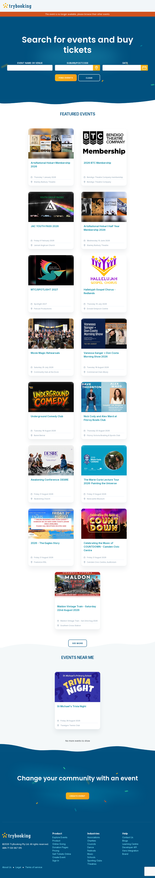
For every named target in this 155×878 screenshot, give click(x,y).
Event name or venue (30, 63)
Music (90, 854)
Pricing (55, 850)
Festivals (91, 850)
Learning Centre (130, 844)
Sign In (55, 860)
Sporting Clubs (94, 860)
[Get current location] (96, 68)
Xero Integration (130, 850)
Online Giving (59, 844)
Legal (18, 867)
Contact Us (127, 837)
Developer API (129, 847)
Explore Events (59, 837)
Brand (125, 854)
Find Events (66, 77)
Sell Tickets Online (61, 854)
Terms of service (33, 867)
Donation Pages (60, 847)
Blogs (125, 840)
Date (125, 63)
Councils (91, 844)
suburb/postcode (77, 63)
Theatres (91, 864)
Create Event (77, 796)
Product (56, 840)
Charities (91, 840)
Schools (91, 857)
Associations (93, 837)
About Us (6, 867)
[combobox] (77, 68)
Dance (90, 847)
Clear (89, 77)
